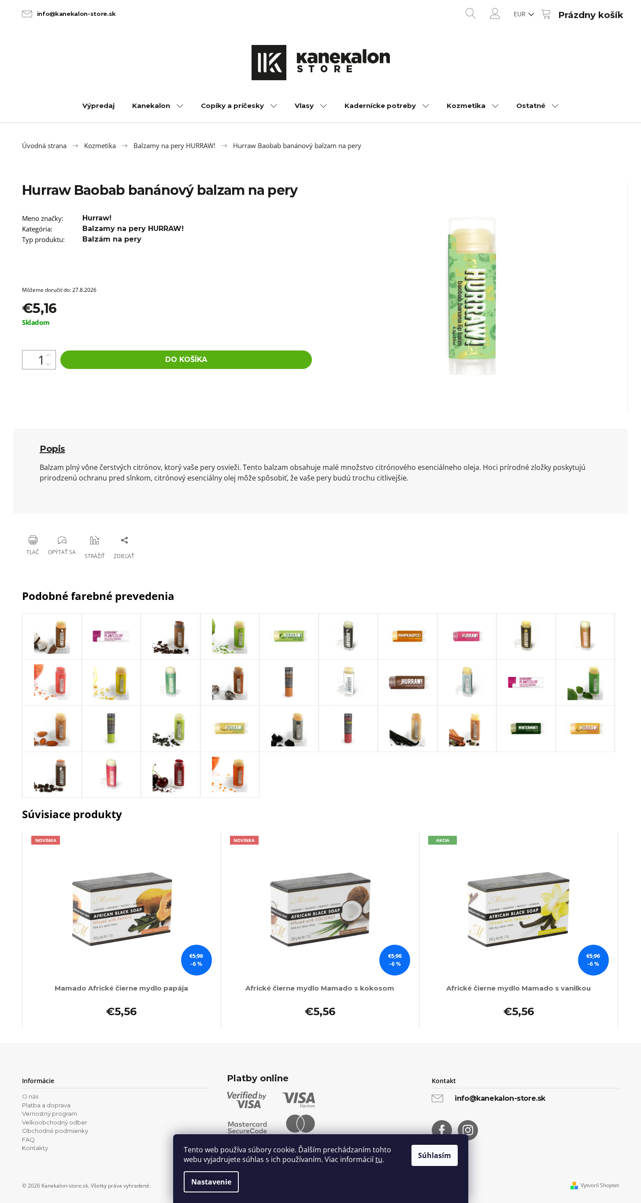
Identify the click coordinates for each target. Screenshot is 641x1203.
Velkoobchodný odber (54, 1122)
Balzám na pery (111, 239)
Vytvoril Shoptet (600, 1185)
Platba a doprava (46, 1105)
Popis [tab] (52, 448)
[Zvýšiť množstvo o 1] (48, 355)
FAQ (28, 1139)
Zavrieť (79, 517)
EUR (520, 14)
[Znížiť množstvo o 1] (48, 364)
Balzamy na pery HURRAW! (133, 228)
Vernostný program (49, 1113)
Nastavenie (211, 1182)
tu (378, 1159)
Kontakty (35, 1147)
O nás (30, 1096)
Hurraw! (96, 218)
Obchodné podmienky (55, 1130)
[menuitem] (98, 106)
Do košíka (186, 359)
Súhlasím (434, 1155)
